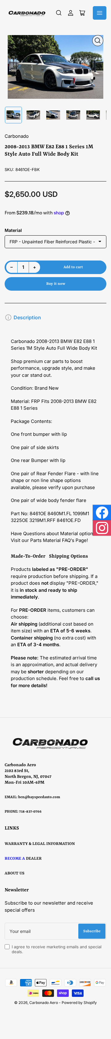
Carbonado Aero (43, 1002)
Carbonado (17, 136)
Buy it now (55, 284)
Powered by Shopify (79, 1002)
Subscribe (92, 931)
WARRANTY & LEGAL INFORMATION (40, 844)
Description (27, 317)
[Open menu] (99, 13)
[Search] (59, 13)
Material (13, 230)
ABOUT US (14, 873)
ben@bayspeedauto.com (39, 797)
